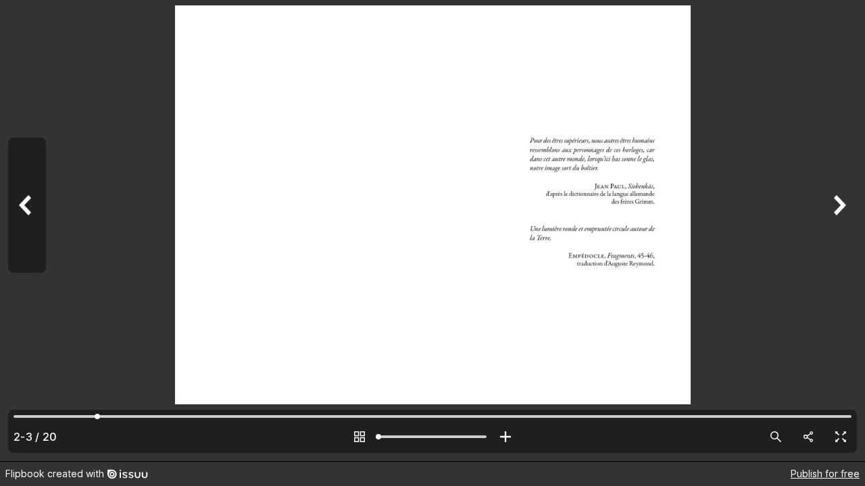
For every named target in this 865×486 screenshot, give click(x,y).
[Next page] (838, 230)
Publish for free (825, 473)
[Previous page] (27, 230)
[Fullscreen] (840, 436)
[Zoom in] (505, 436)
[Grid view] (359, 436)
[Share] (808, 436)
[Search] (775, 436)
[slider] (432, 436)
